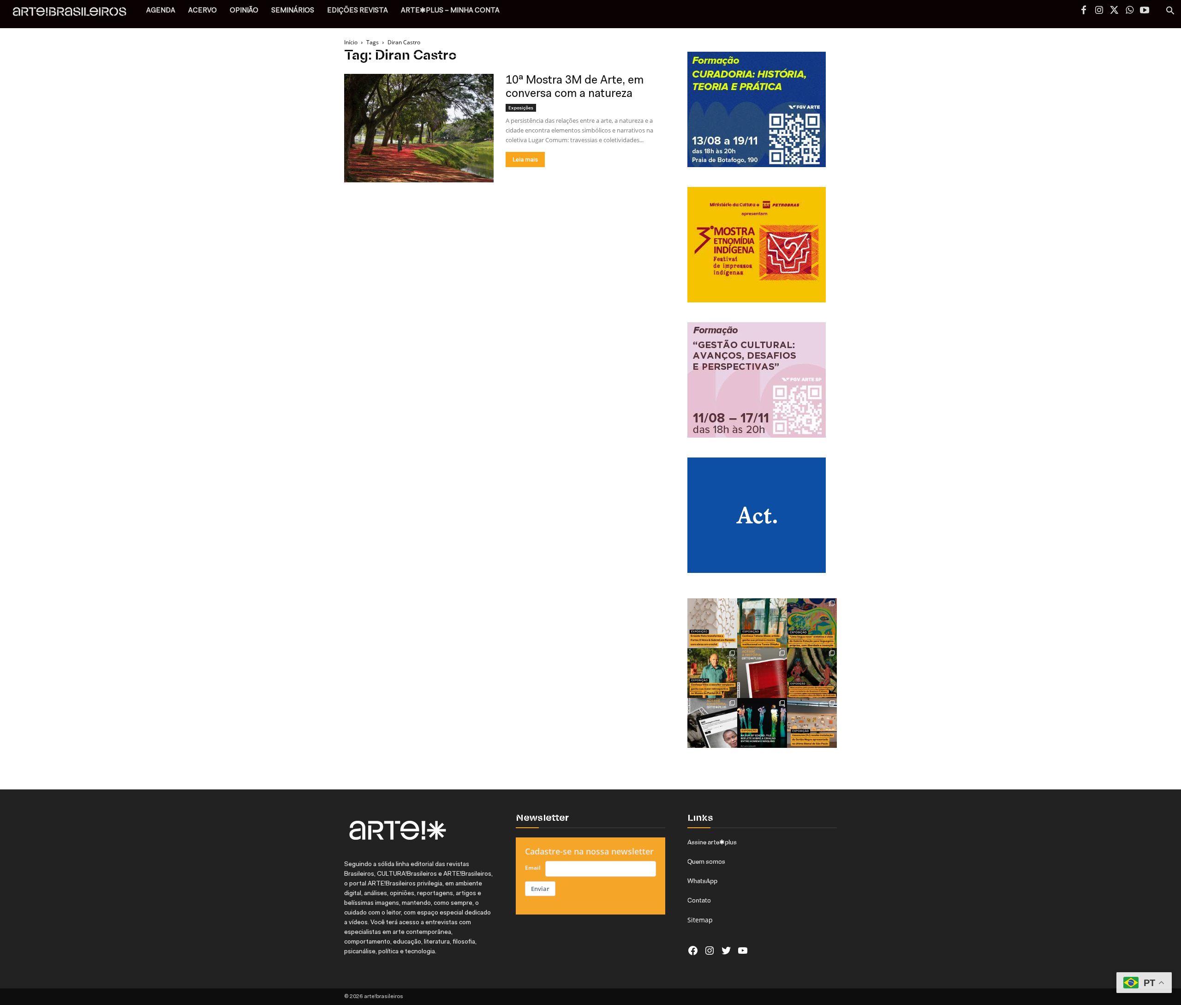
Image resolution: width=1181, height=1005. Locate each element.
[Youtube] (1144, 11)
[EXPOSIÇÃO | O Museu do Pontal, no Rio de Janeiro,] (712, 673)
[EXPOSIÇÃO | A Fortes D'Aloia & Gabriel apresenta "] (712, 623)
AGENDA (160, 10)
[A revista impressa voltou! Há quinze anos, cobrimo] (762, 673)
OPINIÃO (244, 10)
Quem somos (706, 861)
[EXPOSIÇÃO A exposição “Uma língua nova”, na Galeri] (812, 623)
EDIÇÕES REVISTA (357, 10)
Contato (699, 900)
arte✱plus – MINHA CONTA (450, 10)
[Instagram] (1099, 11)
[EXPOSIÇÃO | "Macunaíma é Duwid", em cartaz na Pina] (812, 673)
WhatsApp (702, 881)
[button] (1170, 11)
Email (533, 868)
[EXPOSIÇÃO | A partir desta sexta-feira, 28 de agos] (762, 623)
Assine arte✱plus (712, 842)
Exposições (520, 107)
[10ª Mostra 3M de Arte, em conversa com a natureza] (419, 128)
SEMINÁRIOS (292, 10)
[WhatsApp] (1129, 11)
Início (351, 42)
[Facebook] (1084, 11)
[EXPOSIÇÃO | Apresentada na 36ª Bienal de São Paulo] (812, 723)
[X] (1114, 11)
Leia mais (525, 159)
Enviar (540, 889)
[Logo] (74, 14)
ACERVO (202, 10)
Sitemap (700, 919)
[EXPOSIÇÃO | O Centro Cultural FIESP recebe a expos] (762, 723)
